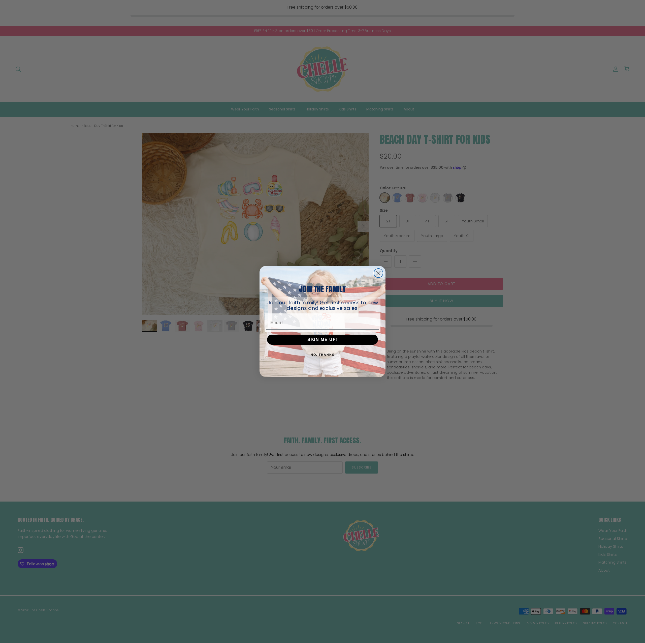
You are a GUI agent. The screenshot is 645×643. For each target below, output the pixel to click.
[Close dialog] (378, 273)
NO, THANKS (323, 355)
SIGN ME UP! (322, 339)
